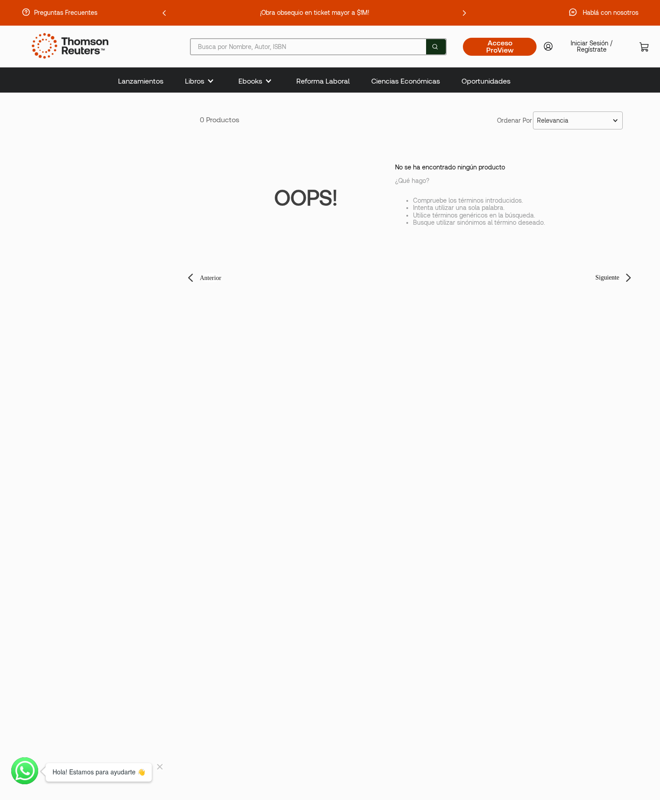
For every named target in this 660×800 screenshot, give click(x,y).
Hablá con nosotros (610, 12)
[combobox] (318, 46)
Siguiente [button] (607, 277)
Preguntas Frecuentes (65, 12)
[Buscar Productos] (435, 46)
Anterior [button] (210, 278)
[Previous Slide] (164, 13)
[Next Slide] (464, 13)
